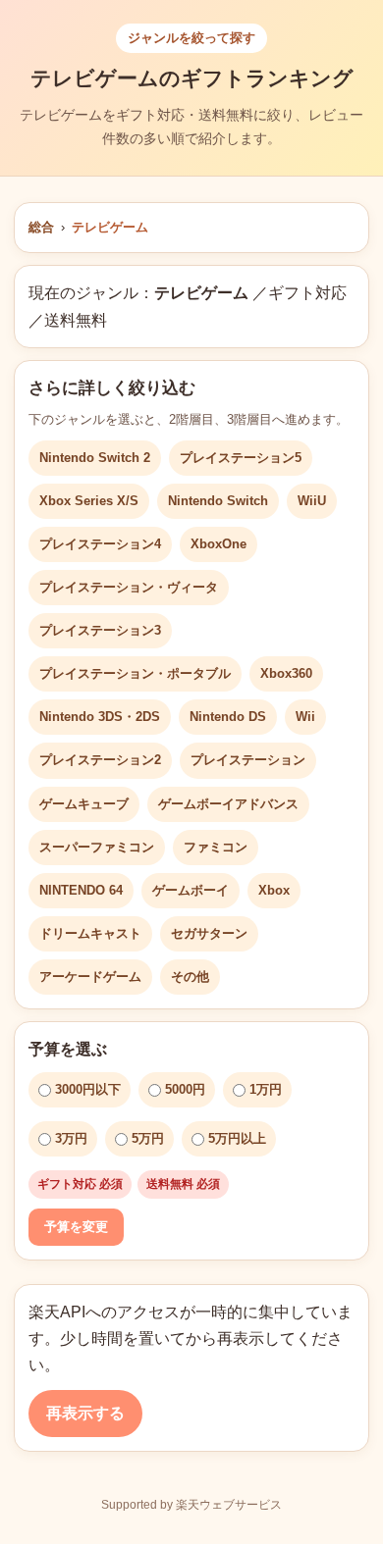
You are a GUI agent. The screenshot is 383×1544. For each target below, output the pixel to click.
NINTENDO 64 (81, 890)
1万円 (265, 1089)
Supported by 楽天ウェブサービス (191, 1505)
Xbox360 (286, 673)
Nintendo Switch (218, 500)
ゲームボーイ (190, 890)
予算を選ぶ (67, 1049)
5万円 (148, 1138)
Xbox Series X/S (88, 500)
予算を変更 (76, 1226)
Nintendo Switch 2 (94, 457)
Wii (305, 716)
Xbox (274, 890)
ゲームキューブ (84, 804)
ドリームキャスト (90, 933)
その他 (190, 976)
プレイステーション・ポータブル (135, 673)
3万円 (71, 1138)
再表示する (85, 1413)
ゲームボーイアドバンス (228, 804)
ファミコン (215, 847)
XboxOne (218, 544)
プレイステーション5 (240, 457)
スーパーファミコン (96, 847)
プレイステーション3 (100, 630)
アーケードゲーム (90, 976)
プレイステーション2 (100, 759)
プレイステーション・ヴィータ (128, 587)
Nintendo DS (228, 716)
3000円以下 (88, 1089)
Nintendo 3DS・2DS (99, 716)
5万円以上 (237, 1138)
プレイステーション (248, 759)
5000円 (185, 1089)
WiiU (312, 500)
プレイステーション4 (100, 544)
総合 (41, 227)
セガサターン (209, 933)
